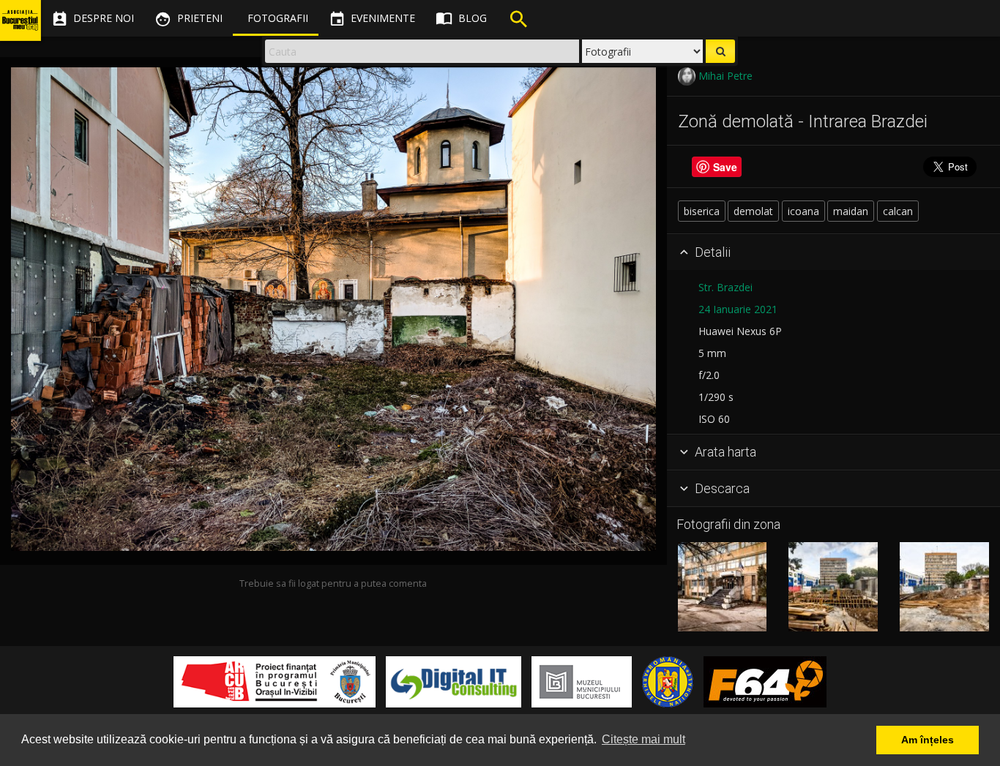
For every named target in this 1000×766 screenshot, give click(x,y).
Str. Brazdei (725, 287)
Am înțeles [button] (927, 740)
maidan (850, 211)
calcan (898, 211)
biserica (702, 211)
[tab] (833, 252)
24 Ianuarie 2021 (737, 309)
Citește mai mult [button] (643, 739)
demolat (753, 211)
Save (725, 166)
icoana (803, 211)
